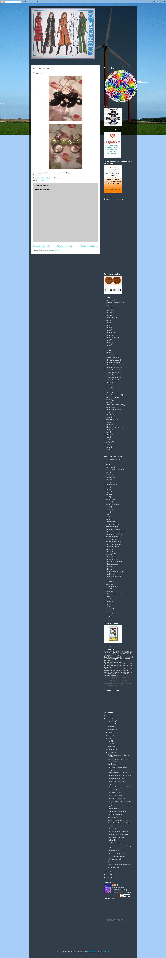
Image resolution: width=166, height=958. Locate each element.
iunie (110, 738)
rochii (107, 422)
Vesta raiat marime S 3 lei (116, 859)
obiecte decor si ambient (114, 395)
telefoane (109, 442)
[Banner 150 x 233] (112, 157)
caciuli (108, 315)
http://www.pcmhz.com (113, 459)
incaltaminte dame (112, 377)
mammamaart (91, 951)
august (110, 732)
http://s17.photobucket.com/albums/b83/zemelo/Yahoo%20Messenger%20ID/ (118, 673)
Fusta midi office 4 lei (115, 795)
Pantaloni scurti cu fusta (115, 843)
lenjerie (108, 390)
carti (107, 320)
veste (107, 452)
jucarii (108, 385)
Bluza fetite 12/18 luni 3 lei (116, 798)
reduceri (108, 417)
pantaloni (109, 407)
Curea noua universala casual (117, 767)
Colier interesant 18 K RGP (116, 853)
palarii (108, 402)
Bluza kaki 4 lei (113, 829)
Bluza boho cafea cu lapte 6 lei (118, 831)
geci (107, 350)
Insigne (110, 784)
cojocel (108, 325)
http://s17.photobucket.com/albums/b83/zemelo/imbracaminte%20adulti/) (118, 664)
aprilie (110, 744)
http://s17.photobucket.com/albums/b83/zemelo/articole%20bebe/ (118, 669)
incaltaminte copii (111, 372)
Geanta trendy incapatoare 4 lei (118, 820)
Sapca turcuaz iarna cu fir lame (118, 834)
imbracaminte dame (112, 367)
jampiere (108, 382)
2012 (108, 718)
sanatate (108, 429)
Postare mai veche (89, 246)
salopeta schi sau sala (113, 427)
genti (107, 352)
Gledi (116, 885)
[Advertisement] (113, 236)
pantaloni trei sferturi (112, 410)
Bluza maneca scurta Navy (116, 837)
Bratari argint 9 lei (113, 809)
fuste (107, 347)
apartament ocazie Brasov (114, 303)
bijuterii (42, 180)
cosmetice (109, 332)
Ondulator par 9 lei (113, 867)
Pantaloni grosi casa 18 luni (117, 781)
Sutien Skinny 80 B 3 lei (115, 850)
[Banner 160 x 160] (113, 126)
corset (108, 330)
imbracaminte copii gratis (114, 365)
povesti (108, 412)
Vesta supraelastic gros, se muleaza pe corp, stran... (119, 760)
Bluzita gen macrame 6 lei (116, 778)
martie (110, 747)
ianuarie (111, 752)
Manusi (110, 862)
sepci (107, 437)
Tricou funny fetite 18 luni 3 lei (117, 773)
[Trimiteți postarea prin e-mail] (55, 178)
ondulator (109, 400)
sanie (107, 432)
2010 (108, 874)
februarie (111, 749)
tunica (108, 449)
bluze (107, 313)
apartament (109, 300)
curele (108, 340)
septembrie (112, 730)
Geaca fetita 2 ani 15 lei (115, 817)
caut (107, 322)
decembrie (111, 721)
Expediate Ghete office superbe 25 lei (120, 806)
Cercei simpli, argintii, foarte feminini (119, 775)
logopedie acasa (111, 392)
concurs (108, 327)
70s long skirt (112, 840)
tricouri (108, 447)
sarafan (108, 434)
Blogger (106, 951)
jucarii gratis (110, 387)
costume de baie (111, 337)
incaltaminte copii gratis (113, 375)
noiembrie (111, 724)
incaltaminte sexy (111, 380)
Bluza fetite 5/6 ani (114, 790)
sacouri (108, 424)
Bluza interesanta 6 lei (115, 814)
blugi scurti (109, 310)
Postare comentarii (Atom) (51, 251)
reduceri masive (111, 420)
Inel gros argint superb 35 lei (117, 811)
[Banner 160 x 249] (113, 192)
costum (108, 335)
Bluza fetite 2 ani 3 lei (115, 793)
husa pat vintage (111, 357)
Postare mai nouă (41, 246)
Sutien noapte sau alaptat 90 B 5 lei (119, 787)
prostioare (109, 415)
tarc (107, 439)
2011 (108, 872)
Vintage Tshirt (112, 770)
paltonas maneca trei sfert (114, 405)
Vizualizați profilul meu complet (122, 892)
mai (109, 741)
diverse (108, 342)
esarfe (108, 345)
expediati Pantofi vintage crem (117, 826)
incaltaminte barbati (112, 370)
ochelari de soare (111, 397)
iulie (109, 735)
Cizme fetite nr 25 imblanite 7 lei (118, 823)
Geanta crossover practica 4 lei (118, 856)
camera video (110, 318)
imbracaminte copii (112, 362)
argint (107, 305)
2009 (108, 877)
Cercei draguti (112, 764)
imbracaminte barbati (112, 360)
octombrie (111, 727)
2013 (108, 716)
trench (108, 444)
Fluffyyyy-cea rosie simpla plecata (119, 864)
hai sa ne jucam (111, 355)
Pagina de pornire (65, 246)
